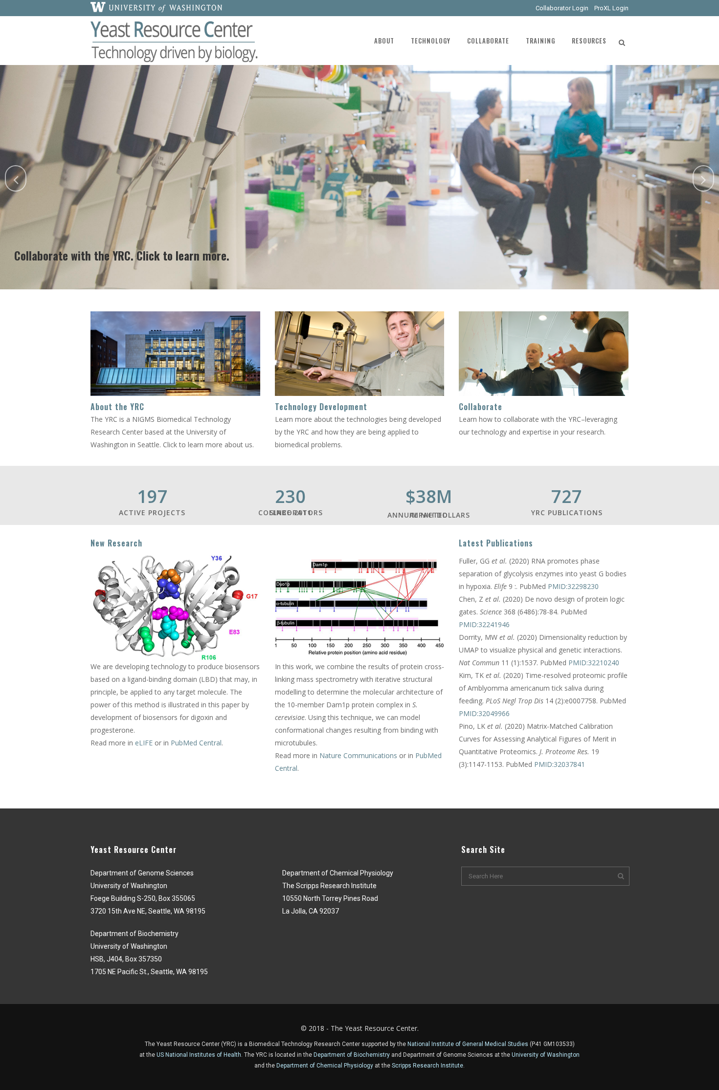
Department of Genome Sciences (448, 1054)
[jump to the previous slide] (15, 178)
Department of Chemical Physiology (324, 1065)
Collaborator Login (562, 8)
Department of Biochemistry (352, 1054)
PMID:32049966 (484, 713)
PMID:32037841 (559, 764)
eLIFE (145, 742)
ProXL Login (611, 8)
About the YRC (117, 407)
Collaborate (480, 407)
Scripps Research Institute (427, 1065)
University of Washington (546, 1054)
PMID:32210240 (593, 662)
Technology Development (321, 407)
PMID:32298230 (573, 586)
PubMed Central (196, 742)
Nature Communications (358, 755)
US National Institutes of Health (199, 1054)
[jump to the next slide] (703, 178)
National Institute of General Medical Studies (467, 1044)
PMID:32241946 (484, 624)
